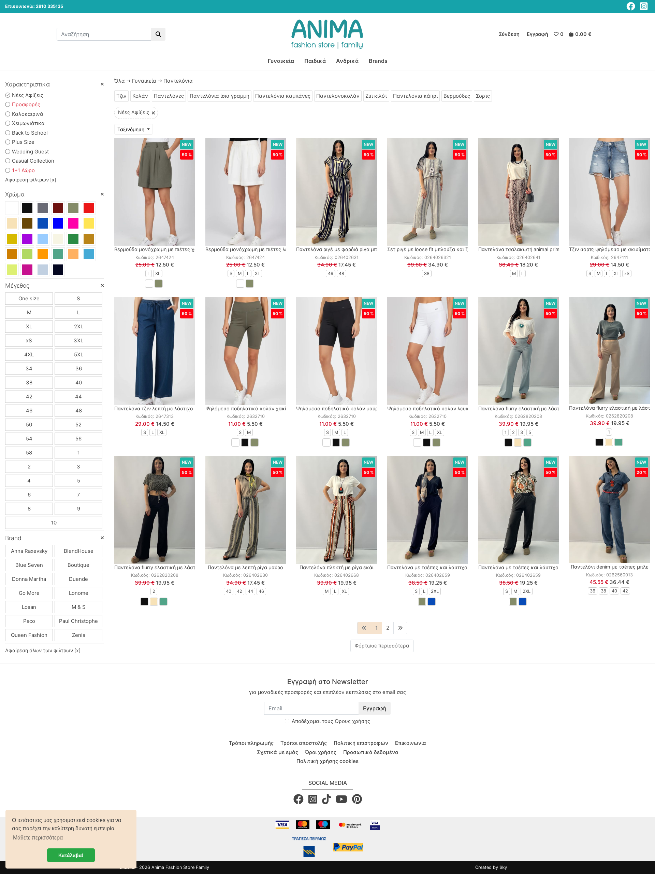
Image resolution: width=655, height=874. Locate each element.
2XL (78, 326)
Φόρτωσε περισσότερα (382, 645)
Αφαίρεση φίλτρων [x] (30, 179)
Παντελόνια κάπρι (415, 96)
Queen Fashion (29, 635)
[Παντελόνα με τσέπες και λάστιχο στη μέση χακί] (518, 510)
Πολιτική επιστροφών (361, 743)
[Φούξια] (73, 223)
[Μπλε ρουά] (58, 223)
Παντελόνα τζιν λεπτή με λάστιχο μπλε (160, 408)
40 (78, 382)
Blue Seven (29, 565)
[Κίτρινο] (89, 223)
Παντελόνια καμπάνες (282, 96)
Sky (503, 867)
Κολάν (140, 96)
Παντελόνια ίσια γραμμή (219, 96)
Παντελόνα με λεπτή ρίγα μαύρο (245, 567)
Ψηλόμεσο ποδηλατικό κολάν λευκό (429, 408)
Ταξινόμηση (131, 129)
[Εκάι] (12, 254)
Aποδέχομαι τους (331, 721)
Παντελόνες (169, 96)
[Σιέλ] (43, 269)
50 (29, 424)
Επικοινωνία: (20, 6)
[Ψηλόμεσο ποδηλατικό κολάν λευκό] (427, 351)
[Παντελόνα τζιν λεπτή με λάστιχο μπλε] (154, 351)
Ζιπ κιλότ (376, 96)
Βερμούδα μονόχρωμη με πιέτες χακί (158, 249)
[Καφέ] (27, 223)
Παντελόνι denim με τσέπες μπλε (610, 567)
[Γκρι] (43, 208)
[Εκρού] (58, 239)
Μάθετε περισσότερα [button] (38, 838)
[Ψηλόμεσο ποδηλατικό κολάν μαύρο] (336, 351)
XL (29, 326)
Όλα (119, 81)
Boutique (78, 565)
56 (78, 438)
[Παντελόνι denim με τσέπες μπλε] (609, 509)
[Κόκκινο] (89, 208)
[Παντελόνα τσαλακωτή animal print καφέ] (518, 192)
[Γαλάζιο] (43, 239)
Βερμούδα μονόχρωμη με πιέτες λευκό (251, 249)
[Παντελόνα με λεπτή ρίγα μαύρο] (245, 510)
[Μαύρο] (27, 208)
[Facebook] (630, 6)
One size (29, 298)
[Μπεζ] (12, 223)
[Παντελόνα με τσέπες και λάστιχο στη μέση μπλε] (427, 510)
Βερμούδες (456, 96)
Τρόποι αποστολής (303, 743)
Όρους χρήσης (352, 721)
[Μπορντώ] (58, 208)
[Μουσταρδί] (12, 239)
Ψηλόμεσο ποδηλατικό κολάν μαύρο (338, 408)
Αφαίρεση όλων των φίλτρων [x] (43, 650)
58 (29, 452)
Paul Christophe (78, 621)
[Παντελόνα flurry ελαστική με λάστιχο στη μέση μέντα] (518, 351)
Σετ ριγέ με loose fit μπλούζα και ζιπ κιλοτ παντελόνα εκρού (458, 249)
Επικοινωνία (410, 743)
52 (78, 424)
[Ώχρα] (73, 254)
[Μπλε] (43, 223)
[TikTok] (326, 799)
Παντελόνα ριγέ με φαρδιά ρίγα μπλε (339, 249)
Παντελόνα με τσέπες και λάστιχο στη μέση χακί (535, 567)
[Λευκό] (12, 208)
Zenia (78, 635)
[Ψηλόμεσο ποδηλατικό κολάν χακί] (245, 351)
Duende (78, 579)
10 (54, 522)
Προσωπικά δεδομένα (370, 752)
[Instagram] (643, 6)
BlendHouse (78, 551)
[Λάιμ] (12, 269)
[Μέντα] (58, 254)
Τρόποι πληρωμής (251, 743)
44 (78, 396)
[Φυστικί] (27, 254)
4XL (29, 354)
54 (29, 438)
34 (29, 368)
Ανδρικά (347, 60)
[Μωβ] (27, 239)
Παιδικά (315, 60)
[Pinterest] (357, 799)
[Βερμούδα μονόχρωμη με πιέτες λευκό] (245, 192)
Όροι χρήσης (320, 752)
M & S (79, 607)
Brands (378, 60)
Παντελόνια (178, 81)
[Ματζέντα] (27, 269)
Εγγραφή (374, 708)
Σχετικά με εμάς (277, 752)
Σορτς (483, 96)
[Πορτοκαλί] (43, 254)
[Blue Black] (58, 269)
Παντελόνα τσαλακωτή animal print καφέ (526, 249)
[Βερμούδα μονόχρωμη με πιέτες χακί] (154, 192)
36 (78, 368)
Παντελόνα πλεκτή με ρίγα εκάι (337, 567)
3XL (78, 340)
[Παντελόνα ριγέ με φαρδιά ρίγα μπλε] (336, 192)
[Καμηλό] (89, 239)
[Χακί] (73, 208)
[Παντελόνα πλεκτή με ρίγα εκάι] (336, 510)
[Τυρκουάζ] (89, 254)
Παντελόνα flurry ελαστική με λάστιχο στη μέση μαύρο (178, 567)
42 (29, 396)
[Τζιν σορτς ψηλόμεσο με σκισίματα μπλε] (609, 192)
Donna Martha (29, 579)
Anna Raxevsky (29, 551)
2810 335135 (49, 6)
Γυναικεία (281, 60)
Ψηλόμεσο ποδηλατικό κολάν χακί (245, 408)
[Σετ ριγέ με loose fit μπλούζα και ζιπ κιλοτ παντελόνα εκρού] (427, 192)
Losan (29, 607)
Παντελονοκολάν (338, 96)
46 (29, 410)
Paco (29, 621)
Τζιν (121, 96)
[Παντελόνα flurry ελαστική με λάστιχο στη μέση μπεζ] (609, 350)
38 (29, 382)
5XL (78, 354)
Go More (29, 593)
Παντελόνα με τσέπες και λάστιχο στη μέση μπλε (445, 567)
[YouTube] (341, 799)
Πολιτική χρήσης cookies (327, 761)
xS (29, 340)
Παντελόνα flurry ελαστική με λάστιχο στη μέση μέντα (541, 408)
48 (78, 410)
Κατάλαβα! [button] (71, 855)
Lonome (78, 593)
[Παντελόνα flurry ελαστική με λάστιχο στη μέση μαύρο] (154, 510)
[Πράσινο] (73, 239)
